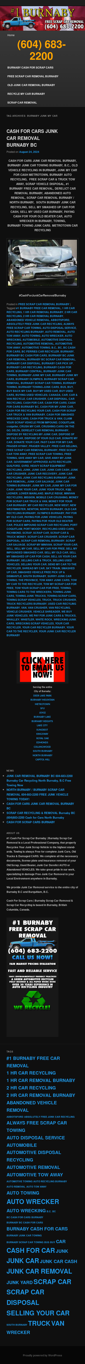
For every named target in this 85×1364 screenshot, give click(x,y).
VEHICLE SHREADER (46, 611)
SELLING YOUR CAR (34, 564)
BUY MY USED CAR (45, 391)
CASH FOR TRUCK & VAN (46, 418)
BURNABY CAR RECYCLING (24, 367)
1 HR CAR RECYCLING (31, 1073)
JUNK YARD (20, 1282)
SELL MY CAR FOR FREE (49, 548)
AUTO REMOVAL (55, 332)
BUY (70, 387)
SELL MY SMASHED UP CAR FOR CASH (41, 554)
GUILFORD (13, 466)
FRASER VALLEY (39, 446)
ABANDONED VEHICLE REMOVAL (28, 320)
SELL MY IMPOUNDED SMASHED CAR (42, 550)
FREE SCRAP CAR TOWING (45, 454)
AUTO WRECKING (26, 1210)
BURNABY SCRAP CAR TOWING (41, 383)
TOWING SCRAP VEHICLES (24, 600)
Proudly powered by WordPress (42, 1355)
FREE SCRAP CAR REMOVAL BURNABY (43, 304)
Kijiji (68, 489)
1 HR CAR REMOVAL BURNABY (43, 312)
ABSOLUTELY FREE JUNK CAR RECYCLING (34, 324)
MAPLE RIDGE (54, 493)
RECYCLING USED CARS (58, 529)
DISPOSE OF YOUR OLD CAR (42, 438)
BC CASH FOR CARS (19, 1217)
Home (11, 35)
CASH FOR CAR (33, 403)
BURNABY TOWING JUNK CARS (38, 387)
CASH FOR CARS (56, 403)
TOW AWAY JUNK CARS (54, 580)
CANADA (55, 395)
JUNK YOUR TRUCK (51, 489)
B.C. (54, 347)
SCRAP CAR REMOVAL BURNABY (43, 541)
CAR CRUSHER (36, 399)
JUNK (27, 470)
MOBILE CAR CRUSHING (52, 497)
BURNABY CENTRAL (28, 371)
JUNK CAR (39, 470)
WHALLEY (13, 619)
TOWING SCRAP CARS (61, 596)
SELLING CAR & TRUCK (36, 560)
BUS (63, 387)
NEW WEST (61, 505)
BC (60, 347)
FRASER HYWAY (17, 446)
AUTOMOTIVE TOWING (36, 347)
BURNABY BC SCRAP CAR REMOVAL (51, 359)
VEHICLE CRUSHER (19, 611)
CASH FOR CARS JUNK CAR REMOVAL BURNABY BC (32, 138)
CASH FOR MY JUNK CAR (56, 407)
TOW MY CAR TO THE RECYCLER (42, 582)
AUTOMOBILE (31, 340)
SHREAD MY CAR (33, 568)
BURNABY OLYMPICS (29, 379)
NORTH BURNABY (51, 509)
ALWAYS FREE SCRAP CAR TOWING (40, 326)
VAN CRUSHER (37, 608)
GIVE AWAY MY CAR (31, 458)
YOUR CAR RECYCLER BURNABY (43, 627)
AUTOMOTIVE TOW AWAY (35, 1174)
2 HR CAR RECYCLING (31, 1087)
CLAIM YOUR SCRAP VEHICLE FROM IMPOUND (39, 420)
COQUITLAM (66, 422)
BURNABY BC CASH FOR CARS (27, 355)
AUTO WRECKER (52, 336)
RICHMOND (14, 533)
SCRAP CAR (41, 533)
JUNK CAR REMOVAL (39, 1271)
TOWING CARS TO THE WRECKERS (29, 592)
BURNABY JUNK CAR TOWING (24, 1235)
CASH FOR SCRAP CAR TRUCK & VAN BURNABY (41, 412)
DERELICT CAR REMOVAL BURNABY (44, 430)
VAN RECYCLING (59, 608)
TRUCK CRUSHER (64, 600)
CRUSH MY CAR (29, 426)
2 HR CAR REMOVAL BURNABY (43, 316)
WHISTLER (27, 619)
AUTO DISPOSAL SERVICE (59, 328)
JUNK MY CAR (41, 485)
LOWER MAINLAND (31, 493)
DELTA (16, 430)
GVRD (25, 466)
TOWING (65, 588)
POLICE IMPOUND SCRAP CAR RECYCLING (41, 525)
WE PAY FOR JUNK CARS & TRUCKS (52, 615)
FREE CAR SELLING (64, 446)
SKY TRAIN (53, 568)
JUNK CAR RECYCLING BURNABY (45, 477)
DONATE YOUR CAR (26, 442)
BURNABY (67, 351)
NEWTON (33, 509)
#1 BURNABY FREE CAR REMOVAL (38, 308)
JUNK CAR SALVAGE (40, 481)
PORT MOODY (32, 529)
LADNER (12, 493)
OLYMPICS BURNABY (50, 513)
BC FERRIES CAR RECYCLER (40, 351)
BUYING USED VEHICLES (31, 395)
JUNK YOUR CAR (26, 489)
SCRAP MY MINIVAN (39, 544)
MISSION (29, 497)
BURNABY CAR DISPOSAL (23, 363)
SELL (10, 548)
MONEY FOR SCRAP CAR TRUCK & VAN (42, 499)
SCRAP (27, 533)
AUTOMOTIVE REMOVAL (38, 343)
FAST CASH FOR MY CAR (57, 442)
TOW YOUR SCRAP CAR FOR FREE (37, 588)
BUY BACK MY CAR (19, 391)
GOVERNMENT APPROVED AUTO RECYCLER (42, 462)
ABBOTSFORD (60, 320)
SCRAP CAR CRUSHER (42, 537)
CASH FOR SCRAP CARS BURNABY (31, 822)
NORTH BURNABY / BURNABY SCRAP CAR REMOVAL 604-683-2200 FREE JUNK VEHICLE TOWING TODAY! (37, 794)
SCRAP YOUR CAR (65, 544)
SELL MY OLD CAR (56, 552)
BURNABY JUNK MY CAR (34, 375)
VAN (24, 608)
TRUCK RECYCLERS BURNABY (27, 604)
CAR (65, 395)
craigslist (12, 426)
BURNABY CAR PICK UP (57, 363)
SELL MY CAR (23, 548)
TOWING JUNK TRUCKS (30, 596)
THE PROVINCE (28, 580)
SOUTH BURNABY (34, 576)
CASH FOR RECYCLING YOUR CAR (29, 410)
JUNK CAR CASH (58, 470)
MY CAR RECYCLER (40, 505)
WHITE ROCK (44, 619)
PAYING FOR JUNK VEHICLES (43, 517)
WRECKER (18, 1332)
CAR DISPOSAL (57, 399)
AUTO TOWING (31, 336)
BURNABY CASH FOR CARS (37, 1228)
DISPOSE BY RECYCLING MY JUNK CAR (32, 434)
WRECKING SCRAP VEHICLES (34, 623)
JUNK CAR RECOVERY (42, 474)
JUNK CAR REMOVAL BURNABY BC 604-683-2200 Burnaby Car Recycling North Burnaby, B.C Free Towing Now (40, 780)
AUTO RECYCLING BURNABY (25, 332)
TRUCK (46, 600)
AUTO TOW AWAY (36, 1186)
